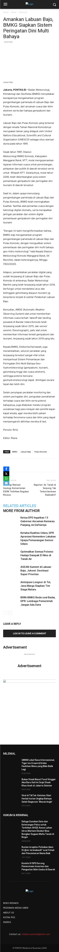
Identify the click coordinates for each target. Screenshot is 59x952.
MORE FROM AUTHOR (21, 511)
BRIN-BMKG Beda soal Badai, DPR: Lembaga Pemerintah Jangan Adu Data (37, 601)
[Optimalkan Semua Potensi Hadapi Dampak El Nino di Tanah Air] (11, 555)
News (13, 12)
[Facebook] (16, 465)
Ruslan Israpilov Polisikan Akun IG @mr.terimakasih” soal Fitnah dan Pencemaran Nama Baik (38, 850)
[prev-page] (5, 613)
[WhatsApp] (31, 465)
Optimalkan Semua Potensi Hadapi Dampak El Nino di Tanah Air (36, 555)
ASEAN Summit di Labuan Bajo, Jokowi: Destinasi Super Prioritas (35, 570)
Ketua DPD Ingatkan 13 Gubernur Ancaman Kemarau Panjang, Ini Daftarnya (37, 521)
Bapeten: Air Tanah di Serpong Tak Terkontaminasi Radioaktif (45, 489)
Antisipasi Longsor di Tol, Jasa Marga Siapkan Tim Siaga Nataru (35, 586)
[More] (52, 465)
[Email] (38, 465)
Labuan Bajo (26, 451)
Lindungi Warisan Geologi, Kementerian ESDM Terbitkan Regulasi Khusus (16, 489)
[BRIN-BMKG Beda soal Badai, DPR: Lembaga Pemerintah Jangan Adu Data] (11, 601)
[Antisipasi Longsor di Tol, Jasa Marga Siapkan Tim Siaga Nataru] (11, 585)
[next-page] (10, 613)
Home (5, 12)
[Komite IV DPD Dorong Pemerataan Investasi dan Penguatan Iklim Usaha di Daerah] (11, 867)
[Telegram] (45, 465)
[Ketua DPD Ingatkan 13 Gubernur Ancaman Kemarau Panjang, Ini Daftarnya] (11, 521)
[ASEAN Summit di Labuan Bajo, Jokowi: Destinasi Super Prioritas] (11, 570)
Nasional (23, 12)
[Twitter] (23, 465)
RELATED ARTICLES (19, 506)
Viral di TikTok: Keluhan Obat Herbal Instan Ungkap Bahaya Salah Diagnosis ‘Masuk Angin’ (37, 798)
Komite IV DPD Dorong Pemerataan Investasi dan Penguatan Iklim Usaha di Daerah (38, 866)
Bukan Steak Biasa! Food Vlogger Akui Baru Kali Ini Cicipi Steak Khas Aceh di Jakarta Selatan (39, 782)
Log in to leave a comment (29, 633)
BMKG (14, 451)
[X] (6, 473)
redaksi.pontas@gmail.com (36, 934)
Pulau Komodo (40, 451)
